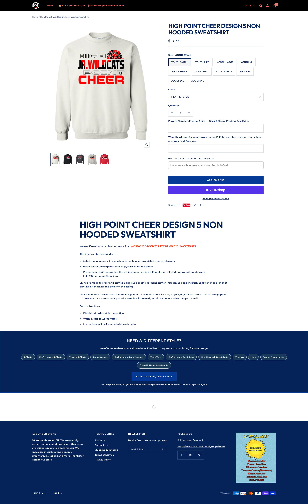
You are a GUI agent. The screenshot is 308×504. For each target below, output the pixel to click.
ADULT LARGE (224, 71)
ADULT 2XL (177, 80)
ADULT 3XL (197, 80)
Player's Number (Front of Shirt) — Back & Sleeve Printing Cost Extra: (208, 121)
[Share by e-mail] (200, 205)
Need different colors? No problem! (191, 158)
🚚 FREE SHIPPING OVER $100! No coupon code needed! (91, 5)
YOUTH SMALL (179, 62)
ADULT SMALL (179, 71)
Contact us (101, 445)
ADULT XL (245, 71)
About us (100, 440)
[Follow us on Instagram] (190, 455)
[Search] (260, 5)
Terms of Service (104, 454)
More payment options (216, 198)
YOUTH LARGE (225, 62)
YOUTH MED (202, 62)
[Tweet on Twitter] (194, 205)
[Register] (162, 449)
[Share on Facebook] (179, 205)
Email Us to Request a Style (154, 376)
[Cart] (274, 5)
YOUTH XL (246, 62)
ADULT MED (202, 71)
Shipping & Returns (106, 449)
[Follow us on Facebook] (181, 455)
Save (188, 205)
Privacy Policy (103, 459)
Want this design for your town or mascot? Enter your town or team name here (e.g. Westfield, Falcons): (215, 139)
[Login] (267, 5)
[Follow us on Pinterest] (199, 455)
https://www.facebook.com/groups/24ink (201, 446)
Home (50, 5)
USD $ (248, 5)
